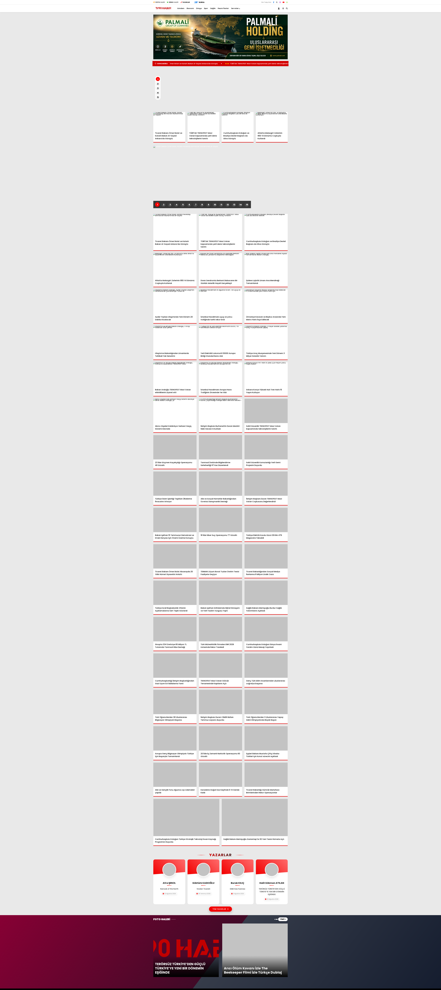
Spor (206, 8)
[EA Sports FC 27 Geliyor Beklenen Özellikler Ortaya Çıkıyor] (220, 88)
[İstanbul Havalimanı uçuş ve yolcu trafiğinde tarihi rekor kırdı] (220, 302)
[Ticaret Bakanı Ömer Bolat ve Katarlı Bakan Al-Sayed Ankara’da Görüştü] (169, 121)
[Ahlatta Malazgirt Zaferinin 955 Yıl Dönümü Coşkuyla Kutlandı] (272, 121)
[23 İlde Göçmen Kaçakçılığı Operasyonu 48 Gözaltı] (175, 447)
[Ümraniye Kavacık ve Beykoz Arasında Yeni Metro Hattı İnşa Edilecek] (266, 302)
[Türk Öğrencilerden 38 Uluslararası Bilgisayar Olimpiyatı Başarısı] (175, 702)
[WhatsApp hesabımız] (287, 2)
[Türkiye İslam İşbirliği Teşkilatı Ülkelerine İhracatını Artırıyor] (175, 484)
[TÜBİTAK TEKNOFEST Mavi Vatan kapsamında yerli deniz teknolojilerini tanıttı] (203, 121)
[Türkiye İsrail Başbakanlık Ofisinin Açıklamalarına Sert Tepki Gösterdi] (175, 593)
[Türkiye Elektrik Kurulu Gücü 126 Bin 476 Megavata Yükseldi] (266, 520)
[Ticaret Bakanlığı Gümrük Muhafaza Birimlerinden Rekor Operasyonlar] (266, 775)
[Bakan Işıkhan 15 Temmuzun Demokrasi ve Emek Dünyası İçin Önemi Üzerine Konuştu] (175, 520)
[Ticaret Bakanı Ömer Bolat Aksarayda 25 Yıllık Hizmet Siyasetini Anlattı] (175, 556)
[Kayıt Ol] (279, 8)
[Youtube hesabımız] (283, 2)
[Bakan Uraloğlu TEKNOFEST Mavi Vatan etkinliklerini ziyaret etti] (175, 374)
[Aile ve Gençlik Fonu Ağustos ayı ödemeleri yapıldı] (175, 775)
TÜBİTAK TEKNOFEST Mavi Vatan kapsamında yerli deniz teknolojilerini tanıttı (191, 63)
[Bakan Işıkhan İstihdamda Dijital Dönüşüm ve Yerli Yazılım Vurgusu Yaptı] (220, 593)
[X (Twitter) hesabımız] (277, 2)
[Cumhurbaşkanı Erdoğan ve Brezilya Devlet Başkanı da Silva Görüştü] (238, 121)
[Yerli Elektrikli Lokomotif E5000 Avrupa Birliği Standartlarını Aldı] (220, 338)
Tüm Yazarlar (219, 909)
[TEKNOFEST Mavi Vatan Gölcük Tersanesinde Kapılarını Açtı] (220, 665)
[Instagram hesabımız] (280, 2)
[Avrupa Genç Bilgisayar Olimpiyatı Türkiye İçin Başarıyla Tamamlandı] (175, 738)
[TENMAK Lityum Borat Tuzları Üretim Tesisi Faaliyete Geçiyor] (220, 556)
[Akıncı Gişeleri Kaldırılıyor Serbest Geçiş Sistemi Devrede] (175, 411)
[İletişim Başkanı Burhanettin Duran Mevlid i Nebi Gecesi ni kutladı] (220, 411)
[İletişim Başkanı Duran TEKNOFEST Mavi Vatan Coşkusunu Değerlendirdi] (266, 484)
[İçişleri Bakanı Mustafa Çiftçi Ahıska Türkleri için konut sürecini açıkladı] (266, 738)
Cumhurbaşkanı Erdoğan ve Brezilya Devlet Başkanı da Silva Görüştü (263, 63)
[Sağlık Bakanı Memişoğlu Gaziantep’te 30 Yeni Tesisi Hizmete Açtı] (255, 817)
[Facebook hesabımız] (273, 2)
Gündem (180, 8)
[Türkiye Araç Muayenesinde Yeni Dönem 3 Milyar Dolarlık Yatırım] (266, 338)
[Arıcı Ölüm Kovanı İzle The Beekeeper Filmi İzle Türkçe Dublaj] (255, 924)
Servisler (235, 8)
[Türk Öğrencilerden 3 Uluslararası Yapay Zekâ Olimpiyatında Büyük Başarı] (266, 702)
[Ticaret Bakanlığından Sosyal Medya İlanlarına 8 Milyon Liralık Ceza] (266, 556)
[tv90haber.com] (163, 10)
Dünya (199, 8)
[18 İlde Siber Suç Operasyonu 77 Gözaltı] (220, 520)
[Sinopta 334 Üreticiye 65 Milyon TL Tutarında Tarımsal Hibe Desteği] (175, 629)
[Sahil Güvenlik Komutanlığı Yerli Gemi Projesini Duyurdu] (266, 447)
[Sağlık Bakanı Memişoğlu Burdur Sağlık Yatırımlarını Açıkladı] (266, 593)
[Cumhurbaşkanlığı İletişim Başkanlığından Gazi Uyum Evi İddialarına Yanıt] (175, 665)
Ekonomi (190, 8)
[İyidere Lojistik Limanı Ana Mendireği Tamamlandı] (266, 265)
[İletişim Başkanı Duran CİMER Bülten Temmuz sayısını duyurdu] (220, 702)
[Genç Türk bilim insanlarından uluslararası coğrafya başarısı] (266, 665)
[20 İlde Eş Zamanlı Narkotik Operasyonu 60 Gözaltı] (220, 738)
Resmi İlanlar (223, 8)
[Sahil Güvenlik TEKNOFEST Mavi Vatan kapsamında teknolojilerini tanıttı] (266, 411)
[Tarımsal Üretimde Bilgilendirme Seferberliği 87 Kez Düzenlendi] (220, 447)
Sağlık (212, 8)
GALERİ (160, 2)
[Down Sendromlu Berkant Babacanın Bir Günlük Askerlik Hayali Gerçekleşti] (220, 265)
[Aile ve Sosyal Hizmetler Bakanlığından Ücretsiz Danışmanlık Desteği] (220, 484)
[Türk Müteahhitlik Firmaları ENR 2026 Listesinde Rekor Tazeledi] (220, 629)
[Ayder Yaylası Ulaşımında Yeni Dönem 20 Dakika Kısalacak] (175, 302)
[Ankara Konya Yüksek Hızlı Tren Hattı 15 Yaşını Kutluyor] (266, 374)
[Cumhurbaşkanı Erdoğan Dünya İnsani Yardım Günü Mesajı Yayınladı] (266, 629)
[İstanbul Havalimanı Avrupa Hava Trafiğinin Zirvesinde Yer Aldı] (220, 374)
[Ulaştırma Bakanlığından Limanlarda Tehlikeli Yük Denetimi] (175, 338)
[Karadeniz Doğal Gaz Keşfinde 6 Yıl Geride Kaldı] (220, 775)
